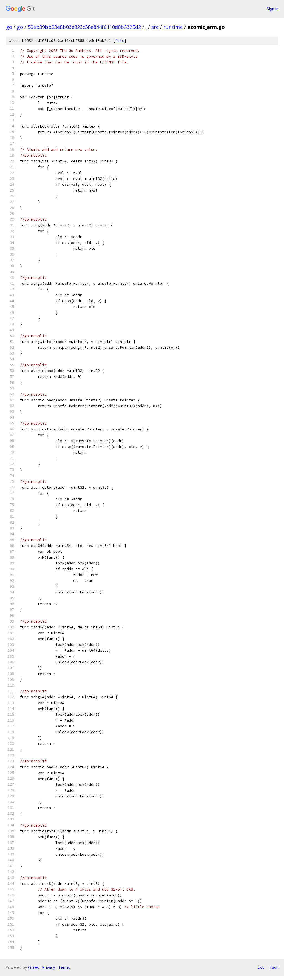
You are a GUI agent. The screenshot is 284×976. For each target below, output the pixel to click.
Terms (64, 967)
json (274, 967)
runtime (173, 27)
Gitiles (33, 967)
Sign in (272, 8)
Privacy (48, 967)
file (119, 40)
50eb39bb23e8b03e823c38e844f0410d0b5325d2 (84, 27)
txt (260, 967)
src (155, 27)
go (9, 27)
